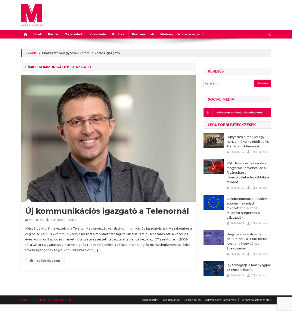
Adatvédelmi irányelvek (220, 299)
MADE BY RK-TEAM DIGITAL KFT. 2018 (46, 299)
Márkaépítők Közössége (180, 34)
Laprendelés (192, 299)
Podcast (119, 34)
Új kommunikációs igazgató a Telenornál (107, 211)
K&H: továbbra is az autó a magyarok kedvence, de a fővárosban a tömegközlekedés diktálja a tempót (248, 172)
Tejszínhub (74, 34)
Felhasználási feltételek (256, 299)
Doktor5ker (57, 220)
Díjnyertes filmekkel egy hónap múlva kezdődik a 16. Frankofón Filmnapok (248, 141)
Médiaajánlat (171, 299)
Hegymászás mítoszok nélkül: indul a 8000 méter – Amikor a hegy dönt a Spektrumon (248, 241)
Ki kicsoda (98, 34)
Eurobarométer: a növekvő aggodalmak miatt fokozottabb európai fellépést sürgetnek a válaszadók (247, 208)
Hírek (37, 34)
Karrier (53, 34)
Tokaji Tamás (259, 152)
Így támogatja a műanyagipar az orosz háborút (249, 267)
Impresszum (150, 299)
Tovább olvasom (47, 260)
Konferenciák (143, 34)
